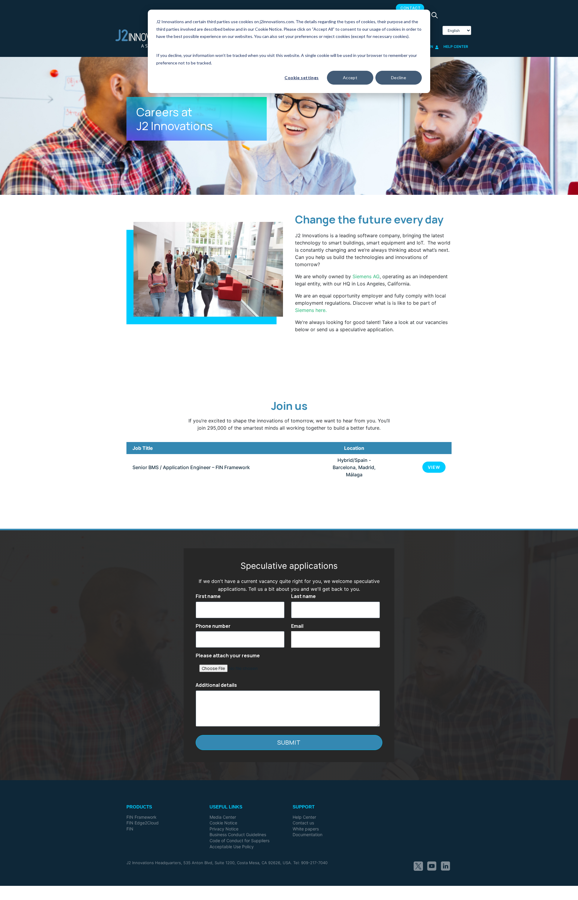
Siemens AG (366, 276)
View (434, 467)
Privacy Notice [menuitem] (224, 828)
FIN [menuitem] (129, 828)
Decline (398, 77)
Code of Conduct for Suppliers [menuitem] (239, 840)
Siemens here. (311, 310)
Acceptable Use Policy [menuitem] (232, 846)
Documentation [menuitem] (307, 834)
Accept (350, 77)
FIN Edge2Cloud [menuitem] (142, 822)
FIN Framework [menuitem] (141, 817)
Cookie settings (301, 77)
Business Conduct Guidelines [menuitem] (238, 834)
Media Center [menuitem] (223, 817)
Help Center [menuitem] (304, 817)
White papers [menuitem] (306, 828)
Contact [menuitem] (410, 8)
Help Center (455, 46)
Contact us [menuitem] (303, 822)
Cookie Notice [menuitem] (223, 822)
